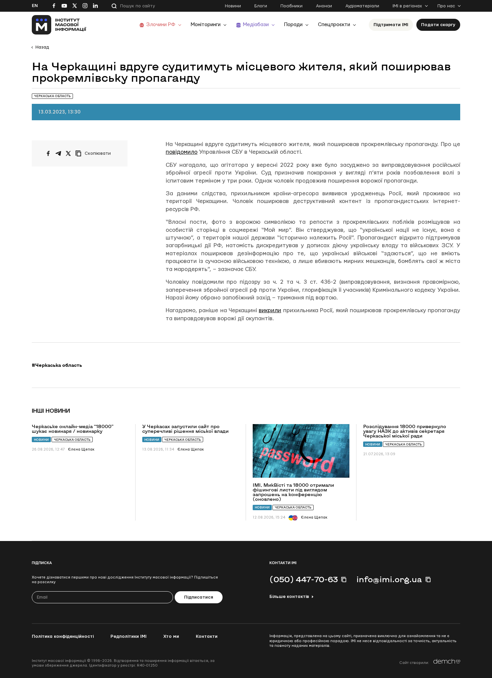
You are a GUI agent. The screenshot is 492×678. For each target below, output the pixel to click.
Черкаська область (72, 440)
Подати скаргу (438, 24)
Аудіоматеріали (362, 6)
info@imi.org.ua (389, 579)
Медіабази (256, 24)
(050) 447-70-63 (303, 579)
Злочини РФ (160, 24)
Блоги (260, 6)
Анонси (324, 6)
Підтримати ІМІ (391, 24)
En (35, 5)
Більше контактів (289, 596)
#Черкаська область (57, 365)
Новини (233, 6)
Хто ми (171, 636)
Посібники (291, 6)
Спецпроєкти (334, 24)
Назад (42, 47)
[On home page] (59, 25)
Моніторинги (206, 24)
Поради (293, 24)
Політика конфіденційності (63, 636)
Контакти (207, 636)
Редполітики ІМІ (128, 636)
